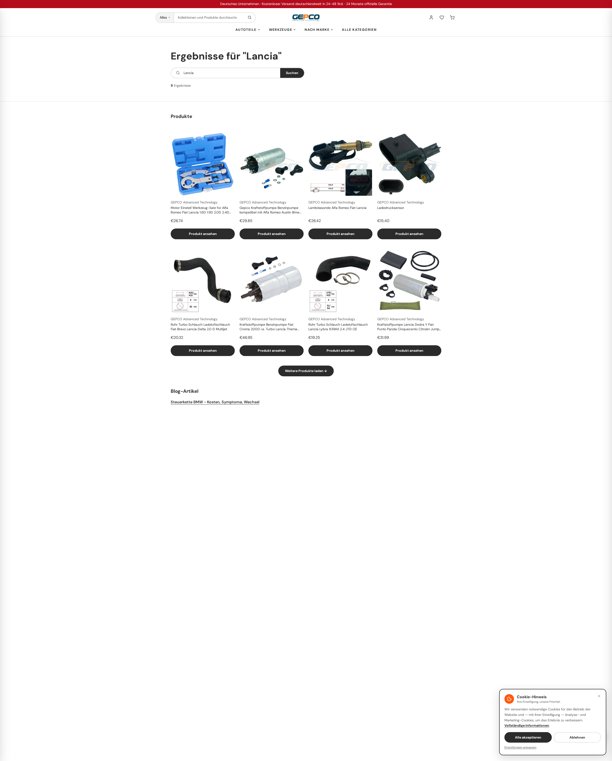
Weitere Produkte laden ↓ (306, 371)
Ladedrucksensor (390, 208)
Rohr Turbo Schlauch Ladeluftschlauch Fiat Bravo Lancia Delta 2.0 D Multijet (200, 326)
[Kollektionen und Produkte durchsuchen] (249, 17)
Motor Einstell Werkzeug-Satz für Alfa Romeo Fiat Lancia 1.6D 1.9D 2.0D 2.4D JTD (200, 210)
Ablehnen (577, 737)
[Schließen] (599, 696)
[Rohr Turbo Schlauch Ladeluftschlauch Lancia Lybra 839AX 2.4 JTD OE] (340, 281)
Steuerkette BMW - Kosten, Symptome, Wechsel (215, 401)
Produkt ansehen (203, 234)
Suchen (292, 73)
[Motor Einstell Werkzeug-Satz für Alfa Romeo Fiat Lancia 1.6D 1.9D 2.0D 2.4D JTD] (203, 164)
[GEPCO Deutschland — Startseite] (306, 17)
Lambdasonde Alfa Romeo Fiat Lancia (337, 208)
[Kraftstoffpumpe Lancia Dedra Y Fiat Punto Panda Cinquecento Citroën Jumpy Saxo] (409, 281)
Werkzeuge (280, 29)
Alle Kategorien (359, 29)
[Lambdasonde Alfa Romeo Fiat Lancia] (340, 164)
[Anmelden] (431, 17)
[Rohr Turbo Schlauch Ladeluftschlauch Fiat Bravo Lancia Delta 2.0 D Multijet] (203, 281)
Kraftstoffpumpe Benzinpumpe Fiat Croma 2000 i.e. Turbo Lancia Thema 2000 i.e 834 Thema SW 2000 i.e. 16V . (270, 327)
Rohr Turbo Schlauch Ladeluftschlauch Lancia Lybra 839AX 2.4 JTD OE (338, 326)
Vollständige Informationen (526, 725)
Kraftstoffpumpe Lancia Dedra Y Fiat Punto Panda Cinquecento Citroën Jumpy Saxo (409, 327)
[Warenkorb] (452, 17)
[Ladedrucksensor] (409, 164)
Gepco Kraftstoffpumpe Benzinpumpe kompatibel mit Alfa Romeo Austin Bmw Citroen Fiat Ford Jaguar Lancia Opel (270, 210)
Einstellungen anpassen (520, 747)
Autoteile (246, 29)
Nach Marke (317, 29)
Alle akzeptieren (528, 737)
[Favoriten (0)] (441, 17)
